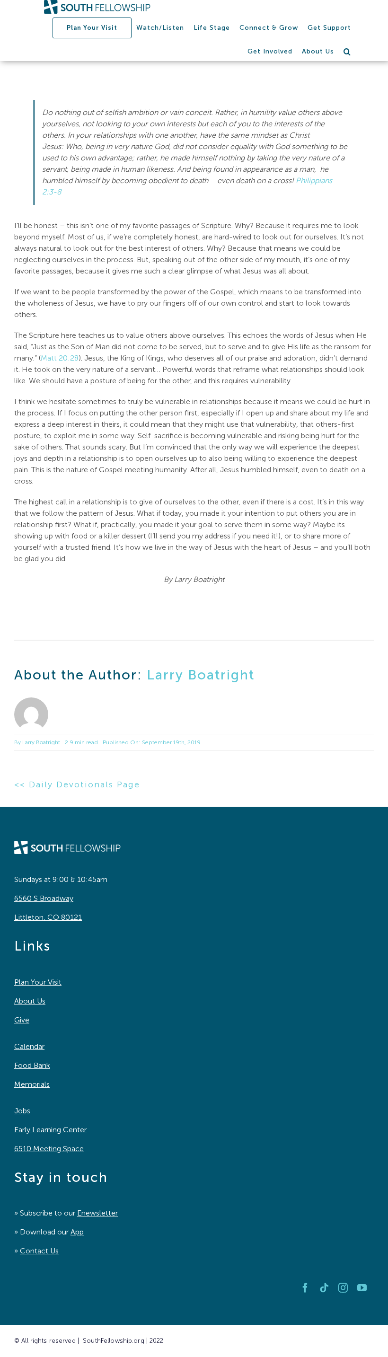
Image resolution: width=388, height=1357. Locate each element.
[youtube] (362, 1288)
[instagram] (343, 1288)
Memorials (32, 1084)
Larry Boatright (201, 675)
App (77, 1231)
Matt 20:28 (60, 357)
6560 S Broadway (43, 898)
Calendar (29, 1046)
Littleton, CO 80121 (48, 917)
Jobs (22, 1110)
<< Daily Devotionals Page (77, 784)
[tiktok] (324, 1288)
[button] (347, 51)
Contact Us (39, 1250)
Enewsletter (97, 1212)
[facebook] (305, 1288)
